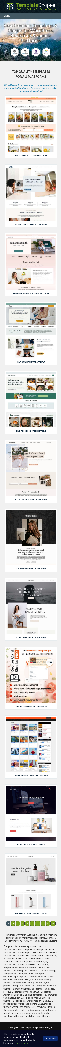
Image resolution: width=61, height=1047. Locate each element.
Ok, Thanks (50, 1038)
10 (37, 923)
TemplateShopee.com (34, 1027)
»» (53, 923)
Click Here (22, 1042)
